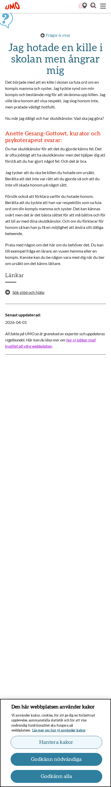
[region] (55, 743)
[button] (93, 6)
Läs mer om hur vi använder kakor (59, 730)
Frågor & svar (58, 35)
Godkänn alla (56, 776)
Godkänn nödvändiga (56, 759)
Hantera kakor (56, 742)
